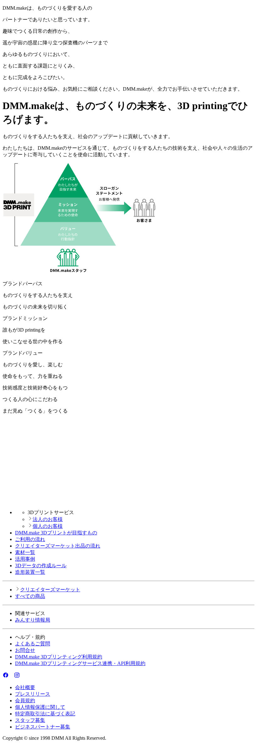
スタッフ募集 (30, 720)
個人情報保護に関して (40, 707)
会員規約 (25, 700)
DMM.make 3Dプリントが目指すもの (56, 532)
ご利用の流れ (30, 539)
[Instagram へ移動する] (17, 676)
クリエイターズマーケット (50, 589)
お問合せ (25, 650)
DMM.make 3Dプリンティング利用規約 (58, 656)
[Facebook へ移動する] (6, 676)
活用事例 (25, 559)
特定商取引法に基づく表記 (45, 713)
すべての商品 (30, 596)
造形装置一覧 (30, 572)
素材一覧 (25, 552)
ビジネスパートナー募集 (42, 726)
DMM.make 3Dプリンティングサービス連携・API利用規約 (80, 663)
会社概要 (25, 687)
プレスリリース (32, 694)
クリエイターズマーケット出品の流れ (57, 545)
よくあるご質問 (32, 643)
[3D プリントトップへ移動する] (128, 501)
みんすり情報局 (32, 620)
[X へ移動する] (11, 676)
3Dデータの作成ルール (40, 565)
